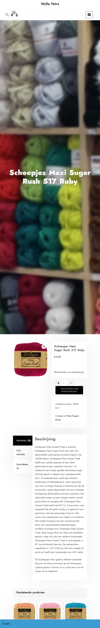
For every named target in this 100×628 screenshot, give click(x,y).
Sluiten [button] (6, 623)
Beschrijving (21, 440)
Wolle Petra (50, 3)
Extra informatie (21, 452)
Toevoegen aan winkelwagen (69, 390)
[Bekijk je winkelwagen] (12, 15)
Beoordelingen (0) (22, 466)
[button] (44, 346)
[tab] (23, 441)
